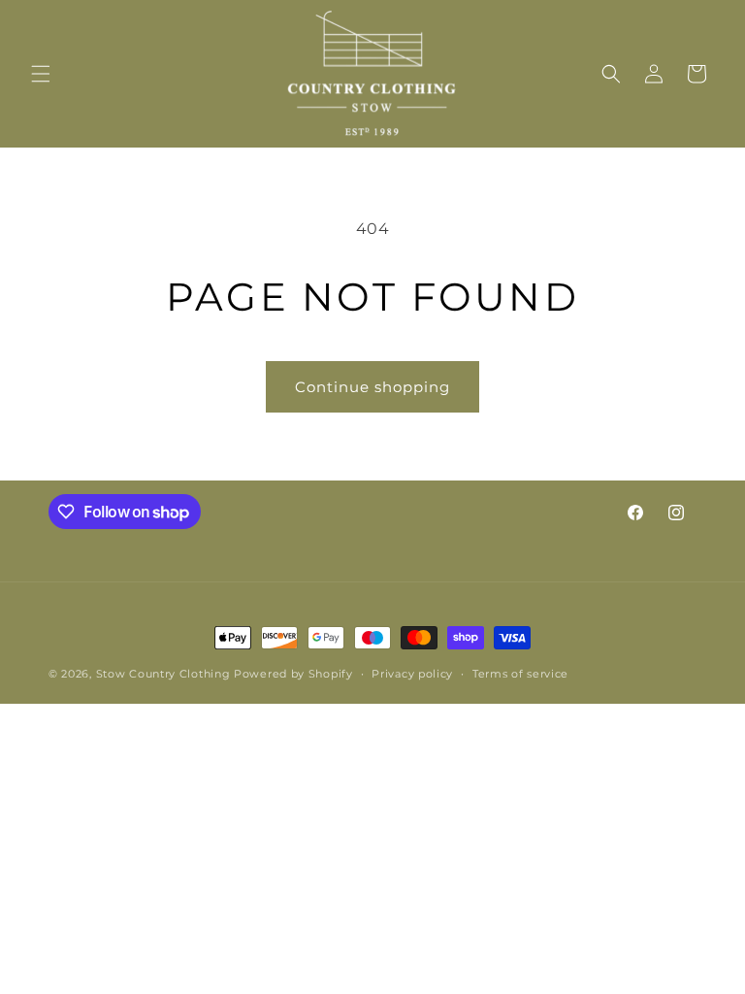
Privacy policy (412, 673)
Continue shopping (372, 387)
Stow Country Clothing (163, 673)
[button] (40, 73)
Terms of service (520, 673)
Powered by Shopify (293, 673)
